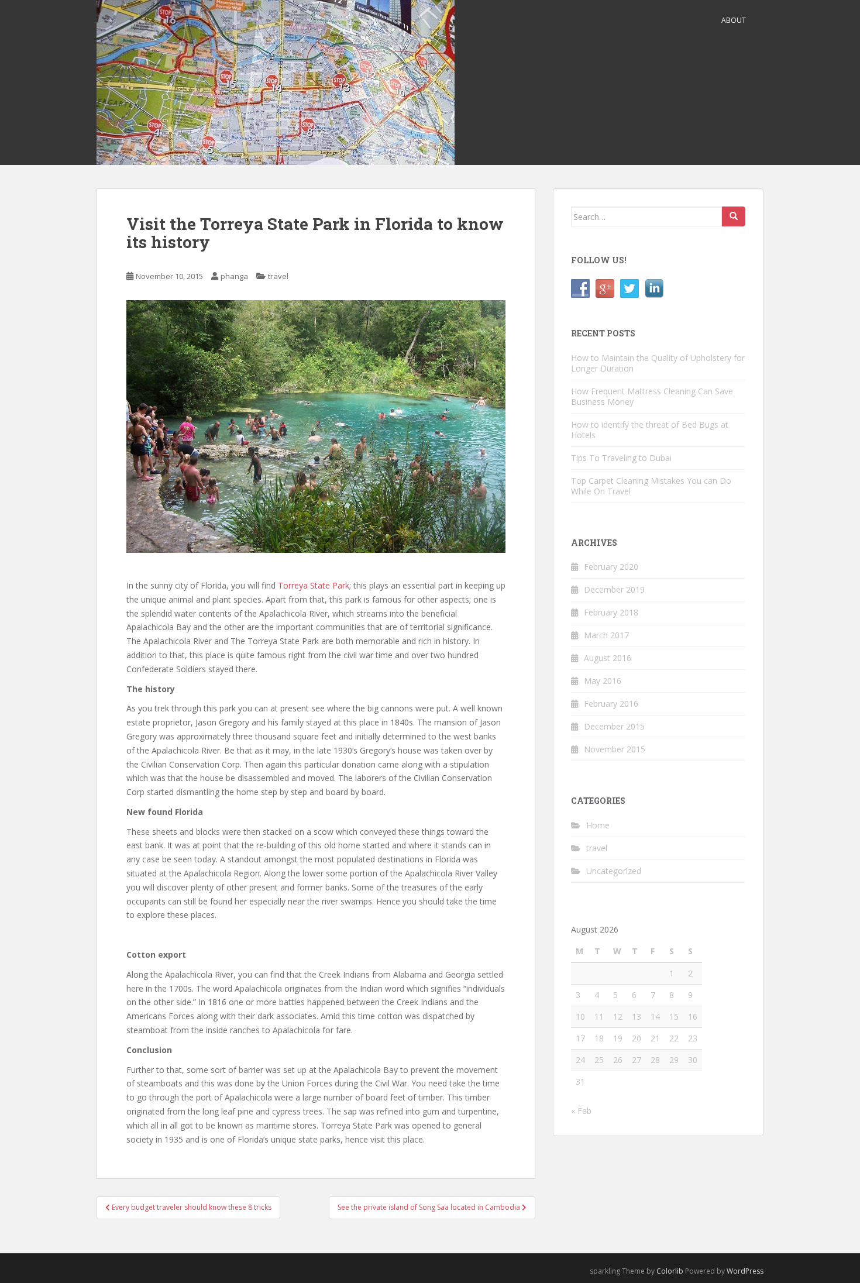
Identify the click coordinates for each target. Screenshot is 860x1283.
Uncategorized (613, 870)
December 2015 (614, 726)
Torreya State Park (313, 585)
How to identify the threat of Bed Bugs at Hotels (649, 430)
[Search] (733, 216)
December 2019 (614, 589)
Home (598, 825)
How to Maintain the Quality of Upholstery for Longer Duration (658, 363)
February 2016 (611, 703)
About (733, 20)
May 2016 (602, 680)
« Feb (581, 1110)
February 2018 (611, 612)
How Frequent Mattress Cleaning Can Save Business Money (652, 396)
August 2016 (607, 657)
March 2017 (606, 635)
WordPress (745, 1271)
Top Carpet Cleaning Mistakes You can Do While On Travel (651, 486)
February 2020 (611, 566)
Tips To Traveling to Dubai (621, 457)
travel (278, 276)
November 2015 (614, 749)
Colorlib (669, 1271)
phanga (234, 276)
